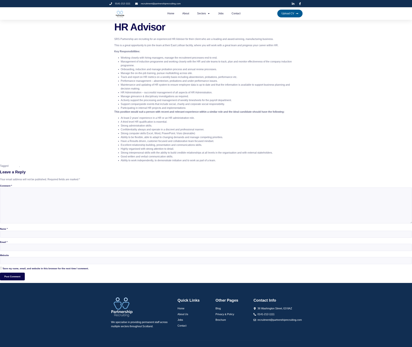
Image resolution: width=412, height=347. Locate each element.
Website (4, 255)
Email (3, 242)
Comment (6, 186)
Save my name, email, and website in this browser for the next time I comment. (46, 268)
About (185, 13)
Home (170, 13)
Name (4, 229)
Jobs (221, 13)
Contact (236, 13)
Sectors (201, 13)
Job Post (14, 165)
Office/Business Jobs (32, 165)
